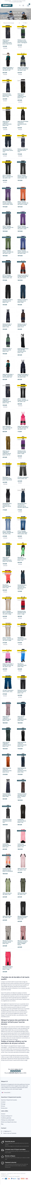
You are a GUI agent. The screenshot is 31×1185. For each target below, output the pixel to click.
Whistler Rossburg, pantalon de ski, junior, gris (8, 942)
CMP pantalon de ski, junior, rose (22, 869)
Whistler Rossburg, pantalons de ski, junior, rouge (8, 968)
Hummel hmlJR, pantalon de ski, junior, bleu (7, 795)
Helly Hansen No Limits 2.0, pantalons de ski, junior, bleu (22, 770)
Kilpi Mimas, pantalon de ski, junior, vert (22, 559)
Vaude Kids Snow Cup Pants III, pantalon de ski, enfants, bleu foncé (23, 505)
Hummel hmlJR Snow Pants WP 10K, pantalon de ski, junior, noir (23, 350)
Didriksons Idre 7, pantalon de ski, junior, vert (7, 350)
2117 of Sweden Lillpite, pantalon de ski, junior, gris (8, 227)
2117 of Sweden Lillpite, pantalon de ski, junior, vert (8, 252)
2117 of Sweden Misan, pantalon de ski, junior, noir (8, 177)
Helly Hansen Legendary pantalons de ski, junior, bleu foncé (7, 41)
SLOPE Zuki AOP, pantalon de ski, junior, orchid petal (8, 870)
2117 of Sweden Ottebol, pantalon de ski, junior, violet (8, 203)
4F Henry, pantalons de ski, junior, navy (8, 691)
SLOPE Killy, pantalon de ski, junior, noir (22, 821)
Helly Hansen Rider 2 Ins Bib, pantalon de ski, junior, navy (23, 69)
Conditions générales (6, 1118)
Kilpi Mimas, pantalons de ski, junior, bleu (22, 665)
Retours (3, 1106)
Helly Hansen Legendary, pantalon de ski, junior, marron (7, 452)
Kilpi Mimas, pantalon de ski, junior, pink (7, 586)
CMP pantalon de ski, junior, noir (7, 917)
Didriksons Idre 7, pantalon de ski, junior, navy (7, 325)
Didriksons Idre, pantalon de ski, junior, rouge (22, 613)
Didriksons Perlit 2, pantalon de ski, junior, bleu (23, 301)
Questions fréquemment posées (9, 1100)
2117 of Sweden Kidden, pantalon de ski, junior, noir (23, 400)
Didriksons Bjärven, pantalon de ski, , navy (23, 150)
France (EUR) (7, 1092)
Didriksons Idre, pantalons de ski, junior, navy (7, 95)
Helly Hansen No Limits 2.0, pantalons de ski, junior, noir (22, 744)
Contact (3, 1114)
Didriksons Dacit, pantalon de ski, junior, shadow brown (22, 795)
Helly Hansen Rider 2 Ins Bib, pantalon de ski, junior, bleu (23, 376)
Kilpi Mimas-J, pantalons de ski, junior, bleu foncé (7, 479)
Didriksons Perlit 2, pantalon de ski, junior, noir (8, 301)
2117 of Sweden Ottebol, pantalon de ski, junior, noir (22, 177)
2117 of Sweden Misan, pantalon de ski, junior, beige (8, 613)
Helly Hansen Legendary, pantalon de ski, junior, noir (22, 95)
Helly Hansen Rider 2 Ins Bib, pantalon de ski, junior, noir (8, 69)
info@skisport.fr (7, 1131)
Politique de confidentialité (7, 1120)
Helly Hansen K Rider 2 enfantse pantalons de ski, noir (23, 123)
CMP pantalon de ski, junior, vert (7, 894)
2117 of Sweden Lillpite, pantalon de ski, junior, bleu (23, 252)
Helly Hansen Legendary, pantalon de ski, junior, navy (7, 400)
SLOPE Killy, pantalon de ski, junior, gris (7, 845)
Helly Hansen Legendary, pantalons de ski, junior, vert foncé (7, 559)
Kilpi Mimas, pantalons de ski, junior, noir (22, 639)
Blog (2, 1124)
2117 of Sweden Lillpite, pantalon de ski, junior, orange (23, 203)
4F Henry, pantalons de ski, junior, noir (23, 478)
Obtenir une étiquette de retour (9, 1122)
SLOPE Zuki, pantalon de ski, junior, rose (22, 845)
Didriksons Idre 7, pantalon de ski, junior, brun (22, 325)
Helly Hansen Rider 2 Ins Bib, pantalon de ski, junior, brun (23, 276)
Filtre (25, 22)
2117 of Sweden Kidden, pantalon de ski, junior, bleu (8, 532)
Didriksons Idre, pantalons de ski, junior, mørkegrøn (22, 41)
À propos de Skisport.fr (6, 1116)
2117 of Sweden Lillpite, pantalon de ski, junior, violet (23, 227)
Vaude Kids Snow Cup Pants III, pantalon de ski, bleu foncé (22, 587)
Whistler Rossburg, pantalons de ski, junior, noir (23, 918)
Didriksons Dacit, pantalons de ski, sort (7, 821)
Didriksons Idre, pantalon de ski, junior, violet (22, 452)
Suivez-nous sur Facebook (9, 1133)
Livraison (3, 1102)
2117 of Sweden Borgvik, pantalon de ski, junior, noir (7, 276)
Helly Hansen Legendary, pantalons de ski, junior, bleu (22, 718)
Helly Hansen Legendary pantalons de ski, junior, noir (7, 123)
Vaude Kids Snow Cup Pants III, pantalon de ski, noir (7, 505)
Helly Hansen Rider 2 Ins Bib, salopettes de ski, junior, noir (8, 376)
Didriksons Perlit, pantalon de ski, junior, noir (22, 692)
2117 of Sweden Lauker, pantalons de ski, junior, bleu (22, 532)
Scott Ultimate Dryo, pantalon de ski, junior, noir (7, 428)
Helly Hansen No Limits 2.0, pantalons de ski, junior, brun (7, 770)
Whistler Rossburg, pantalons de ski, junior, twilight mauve (23, 942)
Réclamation (4, 1108)
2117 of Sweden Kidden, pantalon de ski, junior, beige (8, 639)
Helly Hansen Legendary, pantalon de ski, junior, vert (7, 744)
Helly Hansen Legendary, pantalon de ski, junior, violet (7, 718)
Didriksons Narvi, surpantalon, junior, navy (8, 150)
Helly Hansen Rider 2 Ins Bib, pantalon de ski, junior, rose (23, 428)
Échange (3, 1104)
